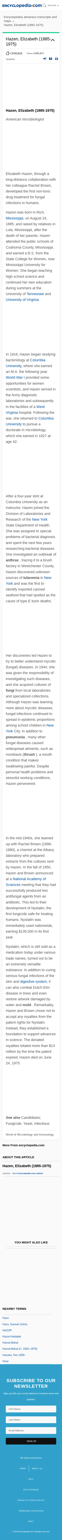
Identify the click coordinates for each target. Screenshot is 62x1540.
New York (39, 519)
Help (31, 1479)
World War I (15, 377)
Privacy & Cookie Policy (31, 1500)
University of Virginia (22, 300)
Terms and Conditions (31, 1511)
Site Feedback (31, 1490)
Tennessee (35, 294)
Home (23, 1468)
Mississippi (14, 218)
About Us (37, 1468)
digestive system (33, 981)
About (27, 1173)
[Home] (22, 5)
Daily (31, 1521)
